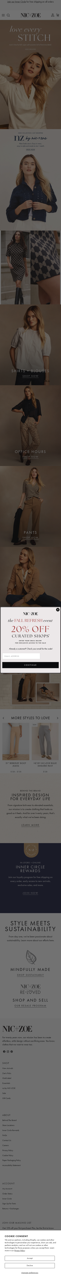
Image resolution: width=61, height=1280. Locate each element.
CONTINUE (30, 665)
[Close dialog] (58, 609)
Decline (30, 1265)
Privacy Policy (19, 1250)
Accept (30, 1258)
